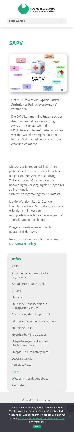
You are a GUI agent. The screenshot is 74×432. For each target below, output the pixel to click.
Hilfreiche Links (22, 328)
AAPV (15, 266)
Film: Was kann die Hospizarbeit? (34, 321)
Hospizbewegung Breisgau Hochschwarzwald (30, 343)
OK (37, 426)
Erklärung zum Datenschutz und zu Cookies (41, 418)
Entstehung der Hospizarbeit (31, 314)
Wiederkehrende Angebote (30, 378)
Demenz (17, 297)
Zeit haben (19, 385)
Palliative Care (21, 365)
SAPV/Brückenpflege (23, 244)
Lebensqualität (22, 358)
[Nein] (69, 417)
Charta (16, 290)
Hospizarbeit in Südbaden (29, 335)
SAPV (15, 372)
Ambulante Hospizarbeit (28, 284)
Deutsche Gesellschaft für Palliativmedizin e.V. (29, 306)
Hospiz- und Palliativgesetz (30, 352)
